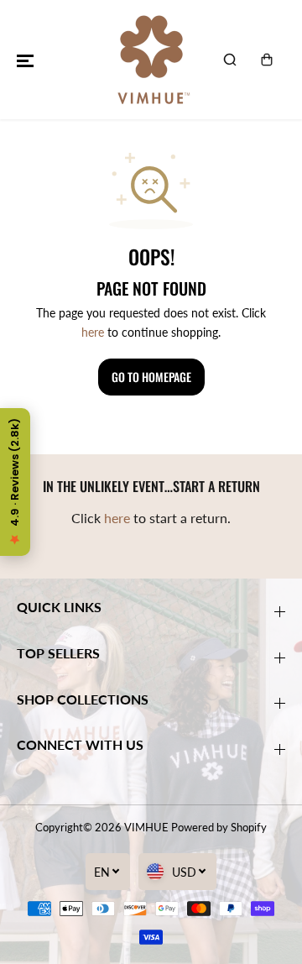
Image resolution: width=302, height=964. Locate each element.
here (92, 332)
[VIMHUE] (151, 59)
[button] (25, 60)
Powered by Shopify (219, 827)
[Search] (229, 59)
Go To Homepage (151, 376)
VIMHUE (146, 827)
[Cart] (266, 59)
